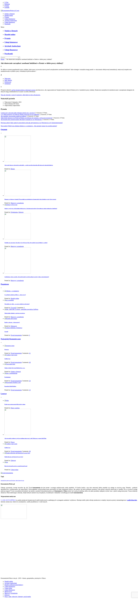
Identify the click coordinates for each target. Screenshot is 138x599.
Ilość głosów (8, 80)
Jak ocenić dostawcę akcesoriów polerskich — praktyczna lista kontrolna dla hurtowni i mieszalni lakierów (29, 165)
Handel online (9, 15)
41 (30, 353)
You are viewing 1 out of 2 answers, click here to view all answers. (20, 95)
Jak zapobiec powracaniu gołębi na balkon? (14, 116)
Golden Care (7, 358)
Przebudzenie (8, 377)
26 (30, 381)
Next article (4, 126)
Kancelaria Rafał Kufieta (10, 386)
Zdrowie (20, 212)
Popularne (5, 284)
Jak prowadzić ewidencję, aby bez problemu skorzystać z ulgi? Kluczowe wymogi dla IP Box (25, 438)
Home (2, 59)
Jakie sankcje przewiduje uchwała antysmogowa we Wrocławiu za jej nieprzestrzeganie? (36, 123)
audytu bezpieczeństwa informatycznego (23, 90)
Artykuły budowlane (11, 20)
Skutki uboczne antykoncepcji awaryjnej (14, 456)
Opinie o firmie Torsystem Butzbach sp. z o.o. (15, 367)
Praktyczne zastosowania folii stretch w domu (15, 404)
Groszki (6, 331)
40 (30, 362)
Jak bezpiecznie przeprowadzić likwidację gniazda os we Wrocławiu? (21, 119)
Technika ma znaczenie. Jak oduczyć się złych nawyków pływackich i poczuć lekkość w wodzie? (26, 242)
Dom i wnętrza (15, 408)
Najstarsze (8, 83)
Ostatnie (4, 129)
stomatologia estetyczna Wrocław (8, 480)
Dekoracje (14, 326)
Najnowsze (8, 82)
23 (30, 390)
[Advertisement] (69, 549)
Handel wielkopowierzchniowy (14, 585)
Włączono (8, 78)
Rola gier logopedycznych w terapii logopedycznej (16, 466)
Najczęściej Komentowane (11, 339)
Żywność (13, 307)
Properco (7, 349)
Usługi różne (14, 469)
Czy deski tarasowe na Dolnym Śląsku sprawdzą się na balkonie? (20, 114)
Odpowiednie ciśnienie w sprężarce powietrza (15, 313)
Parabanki (7, 24)
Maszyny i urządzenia (17, 203)
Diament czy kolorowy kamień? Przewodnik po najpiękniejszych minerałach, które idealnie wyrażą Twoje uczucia (30, 199)
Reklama (7, 4)
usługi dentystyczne (19, 480)
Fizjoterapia (14, 212)
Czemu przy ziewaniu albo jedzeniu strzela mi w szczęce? (18, 113)
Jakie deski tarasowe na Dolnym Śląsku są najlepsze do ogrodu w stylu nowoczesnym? (26, 118)
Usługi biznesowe (10, 19)
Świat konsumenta (16, 335)
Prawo (13, 442)
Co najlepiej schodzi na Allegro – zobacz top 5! (15, 294)
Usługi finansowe (10, 22)
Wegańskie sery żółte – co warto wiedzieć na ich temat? (17, 304)
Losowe (4, 394)
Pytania (7, 5)
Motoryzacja (8, 591)
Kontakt (7, 7)
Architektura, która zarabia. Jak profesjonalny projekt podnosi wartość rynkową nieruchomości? (27, 276)
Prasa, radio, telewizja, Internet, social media (18, 596)
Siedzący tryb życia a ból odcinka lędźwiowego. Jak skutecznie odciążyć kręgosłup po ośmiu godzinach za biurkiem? (31, 208)
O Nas (6, 2)
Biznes (13, 169)
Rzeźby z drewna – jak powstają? (12, 322)
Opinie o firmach (10, 14)
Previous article (5, 123)
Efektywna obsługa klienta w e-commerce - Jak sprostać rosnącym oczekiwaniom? (32, 126)
